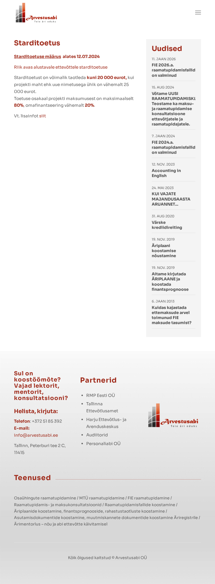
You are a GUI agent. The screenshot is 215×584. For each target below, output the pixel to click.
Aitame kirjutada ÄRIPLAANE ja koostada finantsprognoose (170, 281)
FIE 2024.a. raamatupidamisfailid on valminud (173, 147)
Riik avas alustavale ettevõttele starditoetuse (61, 67)
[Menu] (198, 12)
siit (42, 115)
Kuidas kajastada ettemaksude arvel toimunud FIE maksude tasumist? (171, 315)
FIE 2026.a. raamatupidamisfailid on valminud (173, 70)
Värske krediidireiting (167, 225)
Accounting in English (166, 173)
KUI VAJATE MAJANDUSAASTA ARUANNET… (171, 198)
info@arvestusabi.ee (36, 435)
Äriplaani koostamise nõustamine (164, 250)
